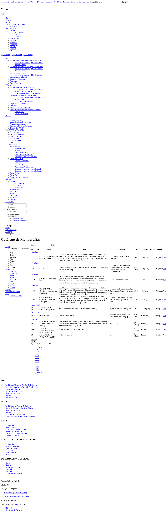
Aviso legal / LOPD (12, 467)
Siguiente (38, 372)
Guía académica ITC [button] (48, 2)
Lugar (12, 283)
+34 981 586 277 (33, 2)
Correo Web (14, 173)
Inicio (7, 228)
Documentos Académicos (24, 101)
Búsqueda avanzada (12, 292)
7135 (37, 370)
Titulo (12, 277)
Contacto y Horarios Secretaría (21, 126)
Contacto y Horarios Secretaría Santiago (29, 169)
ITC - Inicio (9, 508)
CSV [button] (7, 294)
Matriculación (19, 112)
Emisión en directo (21, 114)
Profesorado (14, 138)
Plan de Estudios (16, 136)
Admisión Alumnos (22, 148)
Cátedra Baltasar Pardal (18, 77)
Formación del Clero (17, 73)
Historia (13, 41)
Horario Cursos (20, 65)
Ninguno (13, 271)
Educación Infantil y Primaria (20, 122)
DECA (8, 22)
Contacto (13, 49)
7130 (37, 360)
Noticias (8, 465)
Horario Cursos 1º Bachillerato (30, 93)
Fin (36, 374)
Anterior (38, 349)
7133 (37, 366)
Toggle (7, 247)
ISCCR (8, 20)
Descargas (13, 45)
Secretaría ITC (15, 146)
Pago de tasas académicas (19, 177)
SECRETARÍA (11, 26)
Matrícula (18, 151)
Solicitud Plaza (15, 140)
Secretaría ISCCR (16, 159)
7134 (37, 368)
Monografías (19, 32)
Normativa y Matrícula (18, 124)
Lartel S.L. (17, 504)
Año (11, 281)
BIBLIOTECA (10, 28)
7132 (37, 364)
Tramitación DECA (17, 128)
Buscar (92, 2)
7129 (37, 358)
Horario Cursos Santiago (23, 91)
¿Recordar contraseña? (20, 220)
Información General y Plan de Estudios (29, 63)
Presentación (14, 39)
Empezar (38, 347)
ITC (6, 18)
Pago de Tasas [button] (84, 2)
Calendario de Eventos (13, 473)
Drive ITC (13, 175)
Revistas (18, 34)
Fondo (12, 288)
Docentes (13, 81)
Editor (12, 286)
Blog (12, 142)
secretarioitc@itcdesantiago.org (12, 2)
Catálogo (13, 30)
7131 (37, 362)
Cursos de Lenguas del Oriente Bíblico (24, 95)
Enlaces (13, 47)
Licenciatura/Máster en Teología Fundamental (26, 67)
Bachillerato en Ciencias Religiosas (22, 87)
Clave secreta (12, 209)
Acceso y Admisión (17, 134)
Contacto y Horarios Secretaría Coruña (28, 171)
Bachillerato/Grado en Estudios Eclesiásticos (26, 61)
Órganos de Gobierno (18, 79)
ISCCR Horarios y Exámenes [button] (67, 2)
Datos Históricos (16, 83)
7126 (37, 352)
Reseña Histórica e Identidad (20, 108)
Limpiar (8, 290)
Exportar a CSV (16, 296)
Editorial (13, 279)
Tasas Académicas (21, 153)
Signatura (13, 273)
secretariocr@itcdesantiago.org (18, 496)
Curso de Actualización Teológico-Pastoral (25, 110)
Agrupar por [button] (9, 269)
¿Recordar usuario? (19, 218)
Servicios (13, 43)
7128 (37, 356)
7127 (37, 354)
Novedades (19, 36)
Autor (12, 275)
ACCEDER (9, 51)
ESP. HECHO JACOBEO (15, 24)
